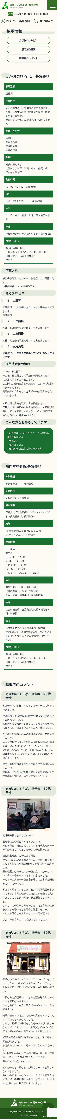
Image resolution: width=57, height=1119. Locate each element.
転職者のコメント (28, 58)
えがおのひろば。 (28, 40)
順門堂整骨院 (28, 49)
